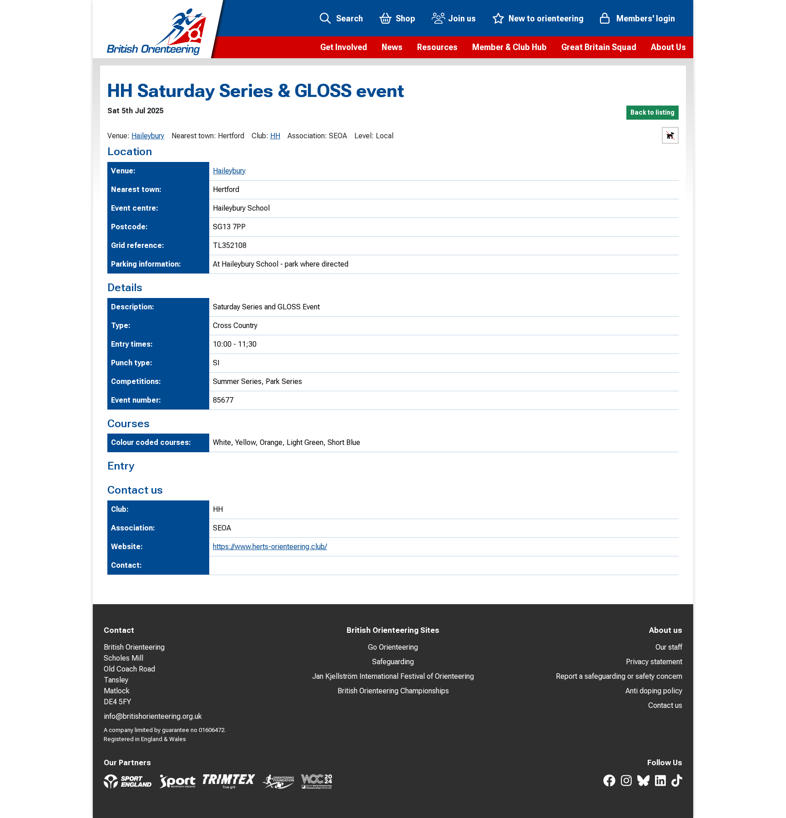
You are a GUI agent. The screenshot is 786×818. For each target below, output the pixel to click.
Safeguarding (393, 661)
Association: (307, 135)
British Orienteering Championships (393, 691)
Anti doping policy (653, 691)
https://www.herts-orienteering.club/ (270, 546)
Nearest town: (193, 135)
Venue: (118, 135)
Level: (364, 135)
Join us (462, 18)
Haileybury (147, 135)
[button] (343, 47)
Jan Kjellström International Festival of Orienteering (393, 676)
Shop (405, 18)
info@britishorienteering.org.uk (153, 716)
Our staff (668, 647)
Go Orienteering (393, 647)
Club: (260, 135)
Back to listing (652, 112)
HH (275, 135)
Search (349, 18)
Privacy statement (654, 661)
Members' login (645, 18)
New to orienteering (546, 18)
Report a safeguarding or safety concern (619, 676)
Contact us (665, 705)
